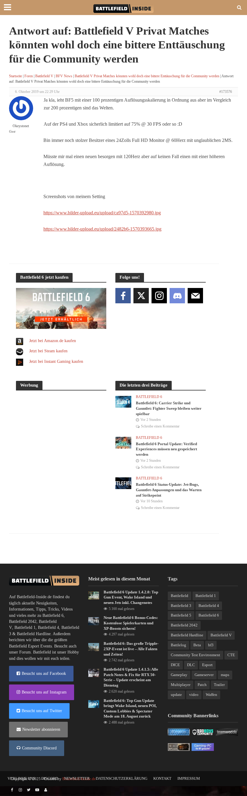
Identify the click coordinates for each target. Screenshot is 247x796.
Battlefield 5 (181, 615)
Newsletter (77, 778)
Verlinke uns (21, 778)
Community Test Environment (195, 655)
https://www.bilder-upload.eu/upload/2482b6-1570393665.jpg (102, 228)
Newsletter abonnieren (41, 729)
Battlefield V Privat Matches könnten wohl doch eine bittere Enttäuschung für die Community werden (147, 76)
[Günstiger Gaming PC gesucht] (203, 747)
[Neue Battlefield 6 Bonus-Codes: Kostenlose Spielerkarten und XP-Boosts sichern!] (93, 621)
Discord (49, 778)
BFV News (64, 76)
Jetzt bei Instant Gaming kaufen (56, 361)
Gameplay (179, 674)
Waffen (211, 694)
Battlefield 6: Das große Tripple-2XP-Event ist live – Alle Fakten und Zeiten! (131, 648)
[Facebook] (123, 295)
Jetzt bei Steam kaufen (48, 351)
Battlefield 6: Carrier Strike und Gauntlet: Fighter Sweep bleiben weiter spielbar (169, 408)
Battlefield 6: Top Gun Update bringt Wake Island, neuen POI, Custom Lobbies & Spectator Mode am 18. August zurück (130, 708)
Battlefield (179, 595)
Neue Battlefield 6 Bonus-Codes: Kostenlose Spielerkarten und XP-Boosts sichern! (131, 622)
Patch (202, 684)
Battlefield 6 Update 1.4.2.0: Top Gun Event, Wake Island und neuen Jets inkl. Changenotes (131, 597)
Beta (197, 645)
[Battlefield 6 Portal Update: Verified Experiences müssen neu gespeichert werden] (123, 442)
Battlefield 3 (181, 605)
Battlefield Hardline (34, 634)
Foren (28, 76)
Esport (207, 665)
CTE (231, 655)
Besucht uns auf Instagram (44, 692)
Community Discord (39, 748)
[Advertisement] (61, 433)
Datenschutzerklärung (121, 778)
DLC (191, 665)
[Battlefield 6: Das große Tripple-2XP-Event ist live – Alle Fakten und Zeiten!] (93, 646)
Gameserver (204, 674)
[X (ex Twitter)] (141, 295)
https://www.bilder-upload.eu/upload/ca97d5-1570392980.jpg (102, 212)
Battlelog (178, 645)
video (194, 694)
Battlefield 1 (25, 627)
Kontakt (162, 778)
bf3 (211, 645)
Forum (25, 652)
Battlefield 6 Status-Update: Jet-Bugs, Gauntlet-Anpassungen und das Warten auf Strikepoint (169, 489)
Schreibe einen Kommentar (160, 426)
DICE (175, 665)
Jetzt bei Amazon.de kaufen (52, 340)
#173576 (225, 92)
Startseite (15, 76)
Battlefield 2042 (22, 621)
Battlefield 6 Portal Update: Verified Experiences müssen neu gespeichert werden (166, 449)
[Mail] (195, 295)
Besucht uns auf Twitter (42, 711)
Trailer (219, 684)
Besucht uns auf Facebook (44, 673)
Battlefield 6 (149, 397)
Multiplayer (180, 684)
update (176, 694)
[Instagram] (159, 295)
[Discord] (177, 295)
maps (225, 674)
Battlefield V (44, 76)
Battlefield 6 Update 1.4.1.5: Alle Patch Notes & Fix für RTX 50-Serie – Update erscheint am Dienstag (131, 677)
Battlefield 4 (48, 627)
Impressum (188, 778)
